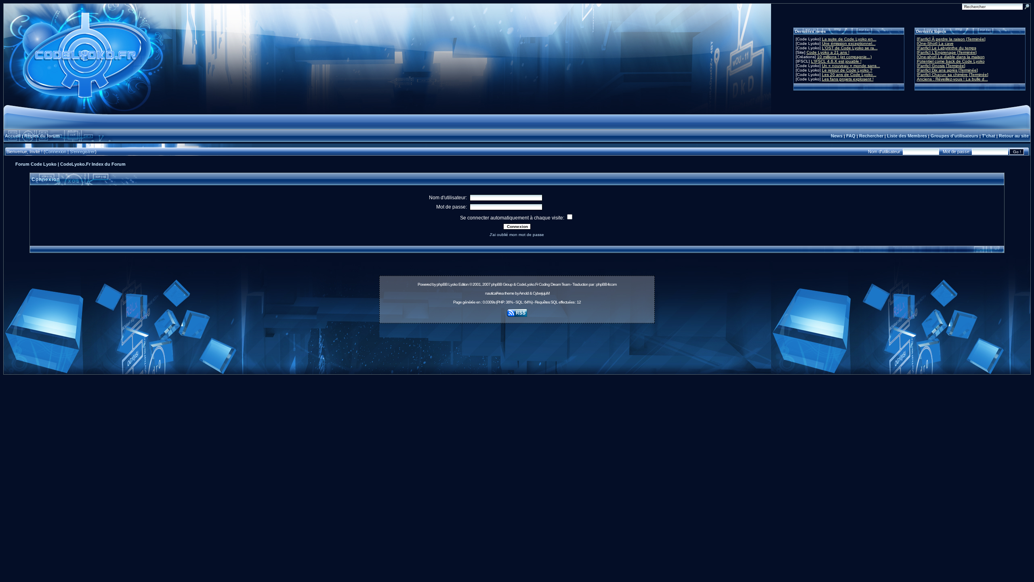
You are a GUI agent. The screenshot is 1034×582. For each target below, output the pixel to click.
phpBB (442, 284)
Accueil (13, 135)
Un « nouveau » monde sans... (851, 65)
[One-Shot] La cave (935, 43)
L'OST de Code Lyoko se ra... (850, 48)
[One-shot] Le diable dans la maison (951, 57)
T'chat (988, 135)
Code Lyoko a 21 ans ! (828, 52)
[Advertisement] (517, 344)
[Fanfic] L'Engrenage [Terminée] (947, 52)
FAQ (850, 135)
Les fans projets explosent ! (848, 79)
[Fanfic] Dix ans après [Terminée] (947, 70)
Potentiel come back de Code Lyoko (951, 61)
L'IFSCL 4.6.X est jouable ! (836, 61)
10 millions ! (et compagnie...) (844, 57)
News (837, 135)
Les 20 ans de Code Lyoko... (849, 74)
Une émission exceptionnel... (849, 43)
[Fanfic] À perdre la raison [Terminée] (951, 39)
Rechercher (871, 135)
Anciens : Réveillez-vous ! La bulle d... (952, 79)
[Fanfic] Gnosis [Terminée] (941, 65)
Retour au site (1014, 135)
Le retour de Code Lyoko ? (847, 70)
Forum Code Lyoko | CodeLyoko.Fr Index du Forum (70, 164)
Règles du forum (42, 135)
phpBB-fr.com (606, 284)
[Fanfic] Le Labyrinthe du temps (946, 48)
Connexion (55, 151)
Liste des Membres (907, 135)
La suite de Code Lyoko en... (849, 39)
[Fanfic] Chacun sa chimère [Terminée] (952, 74)
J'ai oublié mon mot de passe (517, 234)
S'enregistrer (82, 151)
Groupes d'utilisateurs (954, 135)
